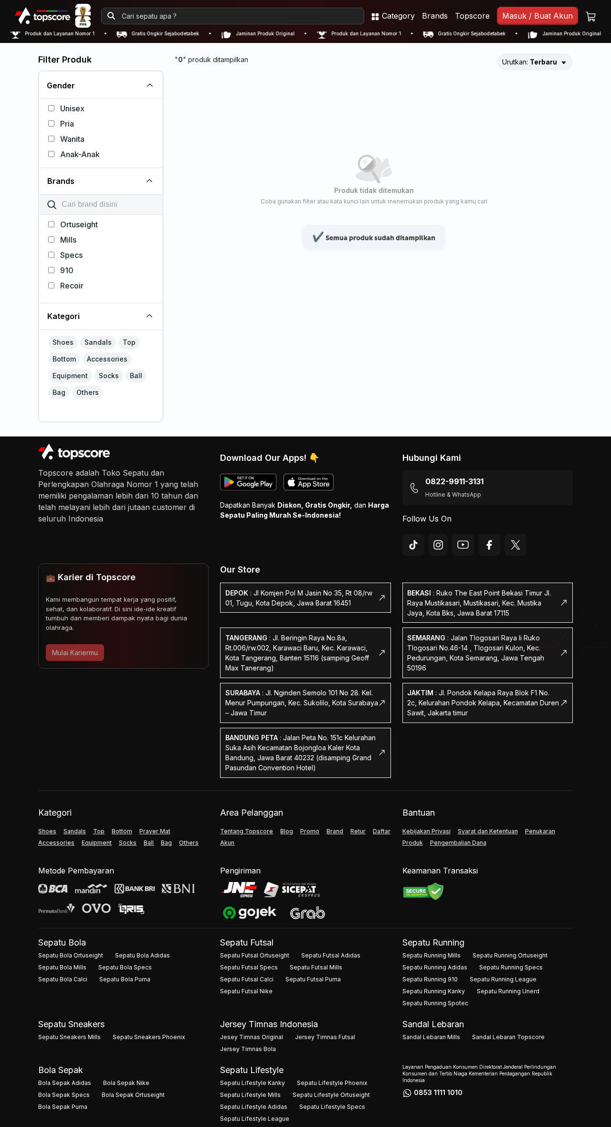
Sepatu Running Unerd (508, 991)
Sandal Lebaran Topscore (508, 1037)
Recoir (72, 285)
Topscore (472, 16)
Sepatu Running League (503, 979)
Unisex (72, 108)
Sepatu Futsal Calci (247, 979)
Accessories (56, 842)
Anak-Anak (80, 154)
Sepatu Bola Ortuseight (70, 955)
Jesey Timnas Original (251, 1037)
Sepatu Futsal (247, 942)
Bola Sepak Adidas (64, 1082)
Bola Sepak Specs (64, 1094)
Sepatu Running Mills (431, 955)
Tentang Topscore (246, 831)
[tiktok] (413, 545)
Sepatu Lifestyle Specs (332, 1106)
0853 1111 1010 (438, 1092)
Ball (149, 842)
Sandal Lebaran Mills (431, 1037)
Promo (309, 831)
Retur (358, 831)
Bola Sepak (60, 1070)
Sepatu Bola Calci (62, 979)
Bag (166, 842)
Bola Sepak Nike (126, 1082)
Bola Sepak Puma (62, 1106)
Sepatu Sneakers (71, 1024)
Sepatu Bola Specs (125, 967)
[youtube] (463, 545)
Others (189, 842)
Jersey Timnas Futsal (325, 1037)
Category (397, 16)
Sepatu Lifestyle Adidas (253, 1106)
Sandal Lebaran (433, 1024)
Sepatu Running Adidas (434, 967)
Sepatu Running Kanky (433, 991)
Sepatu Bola (62, 942)
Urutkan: (529, 62)
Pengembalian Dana (458, 842)
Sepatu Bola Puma (124, 979)
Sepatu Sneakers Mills (69, 1037)
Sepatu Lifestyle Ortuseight (331, 1094)
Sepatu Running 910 (430, 979)
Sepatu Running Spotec (435, 1003)
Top (99, 831)
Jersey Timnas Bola (248, 1049)
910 (67, 270)
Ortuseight (79, 224)
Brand (335, 831)
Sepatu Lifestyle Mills (250, 1094)
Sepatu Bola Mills (62, 967)
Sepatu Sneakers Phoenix (149, 1037)
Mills (68, 240)
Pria (67, 123)
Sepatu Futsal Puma (313, 979)
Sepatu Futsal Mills (316, 967)
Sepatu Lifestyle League (254, 1118)
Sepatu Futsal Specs (249, 967)
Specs (71, 255)
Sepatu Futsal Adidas (330, 955)
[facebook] (489, 545)
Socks (128, 842)
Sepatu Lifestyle (252, 1070)
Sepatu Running (433, 942)
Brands (435, 16)
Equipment (97, 842)
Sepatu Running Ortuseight (510, 955)
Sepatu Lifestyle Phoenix (332, 1082)
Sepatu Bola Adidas (142, 955)
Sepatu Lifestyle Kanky (252, 1082)
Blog (286, 831)
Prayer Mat (154, 831)
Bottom (122, 831)
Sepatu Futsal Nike (246, 991)
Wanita (72, 139)
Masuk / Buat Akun (537, 16)
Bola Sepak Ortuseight (133, 1094)
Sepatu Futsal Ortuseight (254, 955)
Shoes (47, 831)
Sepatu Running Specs (511, 967)
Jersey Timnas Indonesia (269, 1024)
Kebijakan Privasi (426, 831)
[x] (516, 545)
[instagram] (438, 545)
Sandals (74, 831)
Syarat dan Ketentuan (488, 831)
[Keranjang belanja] (591, 16)
